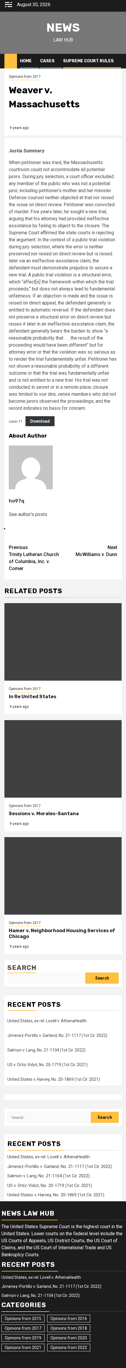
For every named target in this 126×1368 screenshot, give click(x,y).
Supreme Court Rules (88, 60)
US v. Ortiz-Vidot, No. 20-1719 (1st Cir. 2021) (47, 1064)
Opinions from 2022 (68, 1347)
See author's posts (28, 514)
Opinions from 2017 (25, 77)
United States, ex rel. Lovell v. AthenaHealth (47, 1020)
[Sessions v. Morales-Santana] (63, 759)
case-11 (15, 421)
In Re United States (32, 696)
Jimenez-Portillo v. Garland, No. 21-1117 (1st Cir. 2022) (57, 1035)
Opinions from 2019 (23, 1338)
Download (40, 421)
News (63, 28)
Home (26, 60)
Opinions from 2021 (23, 1347)
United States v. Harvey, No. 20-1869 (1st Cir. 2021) (53, 1079)
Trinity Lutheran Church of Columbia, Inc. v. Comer (34, 558)
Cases (47, 60)
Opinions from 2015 (23, 1318)
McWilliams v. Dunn (96, 551)
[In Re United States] (63, 642)
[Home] (10, 61)
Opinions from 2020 (68, 1338)
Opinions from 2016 (68, 1318)
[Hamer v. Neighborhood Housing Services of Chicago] (63, 876)
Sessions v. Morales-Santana (44, 813)
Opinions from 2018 (68, 1328)
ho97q (16, 501)
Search (22, 968)
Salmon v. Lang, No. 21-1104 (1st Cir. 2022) (46, 1050)
